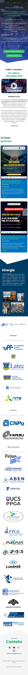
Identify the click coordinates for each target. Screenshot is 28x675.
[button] (14, 86)
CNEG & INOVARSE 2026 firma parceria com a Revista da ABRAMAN (11, 183)
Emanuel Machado (17, 666)
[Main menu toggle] (26, 3)
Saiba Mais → (5, 196)
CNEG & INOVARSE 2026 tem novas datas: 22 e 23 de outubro (13, 238)
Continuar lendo (14, 125)
